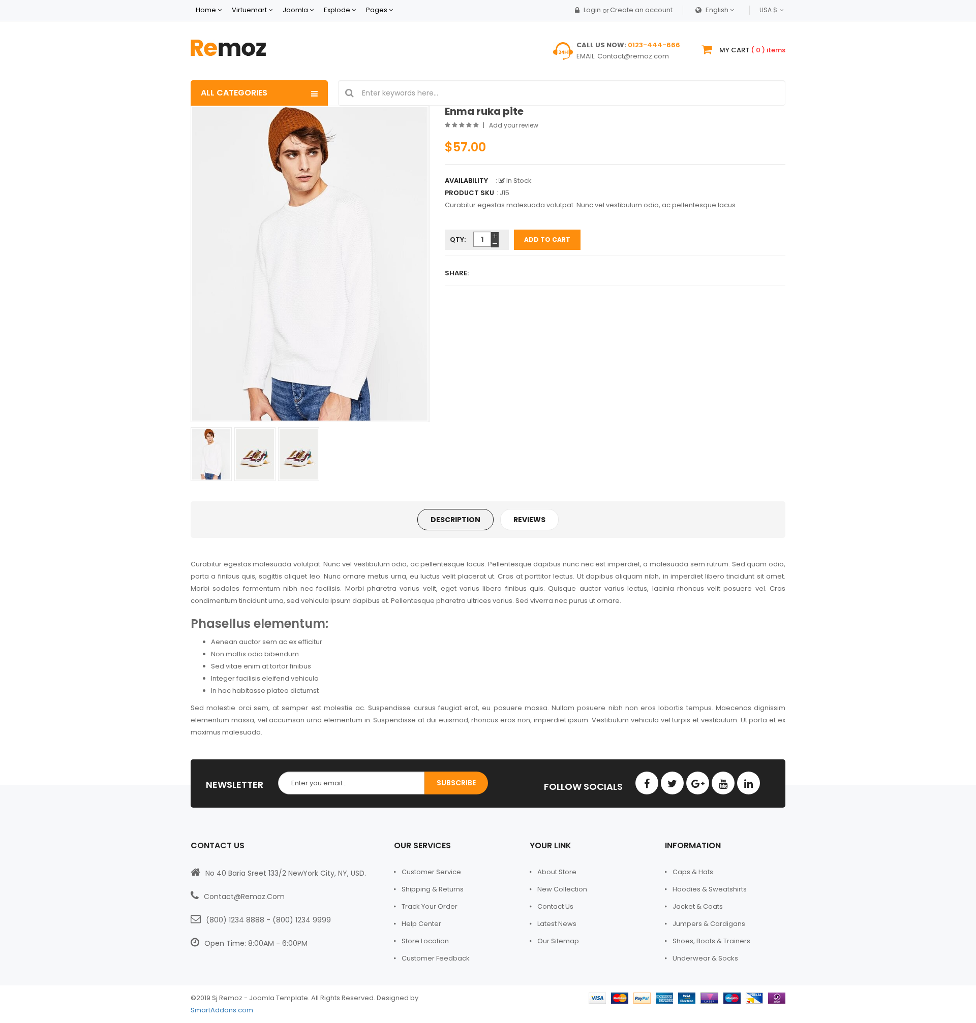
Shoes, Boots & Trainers (711, 941)
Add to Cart (547, 239)
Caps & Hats (693, 872)
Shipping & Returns (433, 889)
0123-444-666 (654, 45)
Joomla (295, 10)
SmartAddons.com (222, 1010)
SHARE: (457, 273)
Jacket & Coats (698, 906)
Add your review (513, 125)
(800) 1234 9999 (301, 920)
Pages (377, 10)
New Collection (562, 889)
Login (592, 10)
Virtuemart (249, 10)
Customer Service (431, 872)
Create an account (641, 10)
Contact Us (555, 906)
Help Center (421, 924)
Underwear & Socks (705, 958)
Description (455, 520)
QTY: (458, 239)
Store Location (425, 941)
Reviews (529, 520)
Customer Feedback (436, 958)
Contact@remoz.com (633, 56)
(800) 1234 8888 (235, 920)
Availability (466, 180)
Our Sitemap (558, 941)
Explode (337, 10)
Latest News (556, 924)
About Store (556, 872)
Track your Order (430, 906)
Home (206, 10)
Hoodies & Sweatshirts (710, 889)
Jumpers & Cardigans (709, 924)
